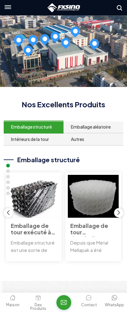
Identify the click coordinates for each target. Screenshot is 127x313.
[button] (118, 212)
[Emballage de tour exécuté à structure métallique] (33, 196)
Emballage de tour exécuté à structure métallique (31, 230)
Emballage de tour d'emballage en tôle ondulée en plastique (92, 230)
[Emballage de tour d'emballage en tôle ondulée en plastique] (93, 196)
